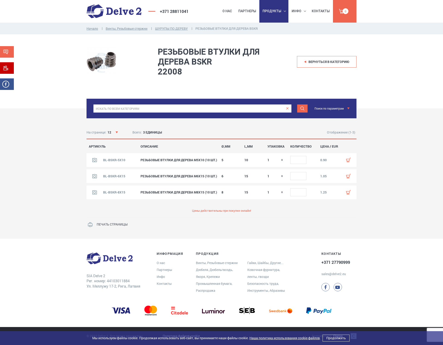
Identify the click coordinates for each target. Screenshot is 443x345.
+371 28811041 (174, 11)
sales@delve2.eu (333, 274)
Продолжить (336, 338)
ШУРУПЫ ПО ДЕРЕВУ (171, 28)
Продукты (272, 11)
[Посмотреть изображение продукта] (94, 160)
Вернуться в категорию (328, 61)
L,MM (248, 146)
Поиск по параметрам (329, 108)
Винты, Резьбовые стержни (126, 28)
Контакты (321, 11)
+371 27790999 (335, 262)
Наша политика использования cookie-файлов (284, 338)
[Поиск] (302, 108)
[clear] (287, 108)
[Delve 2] (114, 11)
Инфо (296, 11)
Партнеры (247, 11)
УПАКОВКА (275, 146)
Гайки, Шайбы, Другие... (265, 263)
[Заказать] (348, 160)
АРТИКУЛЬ (97, 146)
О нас (227, 11)
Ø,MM (226, 146)
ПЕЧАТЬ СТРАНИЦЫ (112, 224)
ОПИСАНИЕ (149, 146)
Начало (92, 28)
